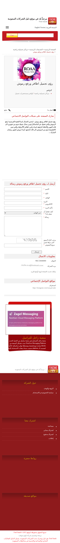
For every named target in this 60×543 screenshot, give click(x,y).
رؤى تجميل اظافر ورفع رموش (43, 52)
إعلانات (51, 438)
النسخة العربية (51, 27)
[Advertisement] (30, 9)
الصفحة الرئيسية (50, 49)
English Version (40, 27)
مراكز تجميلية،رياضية (20, 49)
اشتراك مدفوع (48, 434)
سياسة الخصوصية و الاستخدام (43, 393)
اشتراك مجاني (48, 430)
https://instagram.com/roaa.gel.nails (44, 288)
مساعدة (50, 426)
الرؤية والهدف (48, 388)
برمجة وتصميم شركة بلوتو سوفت (30, 535)
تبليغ (5, 110)
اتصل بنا (50, 110)
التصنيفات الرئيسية (36, 49)
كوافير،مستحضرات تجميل (24, 93)
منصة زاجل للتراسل (34, 337)
